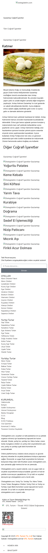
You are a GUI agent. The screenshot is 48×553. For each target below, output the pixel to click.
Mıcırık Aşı (11, 239)
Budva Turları (6, 388)
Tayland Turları (6, 380)
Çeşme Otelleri (7, 300)
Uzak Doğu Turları (8, 393)
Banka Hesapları (7, 413)
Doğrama (10, 211)
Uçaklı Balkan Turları (9, 385)
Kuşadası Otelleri (7, 303)
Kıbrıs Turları (5, 361)
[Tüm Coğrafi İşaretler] (6, 24)
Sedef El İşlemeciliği (18, 220)
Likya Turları (5, 346)
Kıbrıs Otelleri (6, 281)
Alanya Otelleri (7, 305)
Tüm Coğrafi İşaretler (12, 29)
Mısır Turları (5, 372)
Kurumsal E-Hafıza (8, 426)
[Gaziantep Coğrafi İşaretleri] (6, 152)
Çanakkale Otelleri (8, 284)
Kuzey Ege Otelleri (8, 286)
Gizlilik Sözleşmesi (8, 407)
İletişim (4, 405)
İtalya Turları (5, 382)
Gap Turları (5, 322)
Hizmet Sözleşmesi (8, 410)
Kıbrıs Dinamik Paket (9, 278)
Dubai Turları (6, 369)
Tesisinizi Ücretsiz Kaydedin (11, 429)
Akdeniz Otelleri (7, 292)
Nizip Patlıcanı (13, 230)
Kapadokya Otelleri (8, 311)
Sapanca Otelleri (7, 313)
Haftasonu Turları (7, 336)
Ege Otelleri (5, 289)
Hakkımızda (5, 402)
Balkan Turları (6, 366)
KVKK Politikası (7, 421)
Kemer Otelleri (7, 308)
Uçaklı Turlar (5, 349)
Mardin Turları (6, 352)
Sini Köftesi (11, 184)
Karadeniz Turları (7, 328)
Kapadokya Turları (8, 325)
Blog (3, 418)
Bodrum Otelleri (7, 294)
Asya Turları (5, 390)
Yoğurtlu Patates (15, 166)
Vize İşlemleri (6, 424)
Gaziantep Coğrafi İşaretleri (15, 157)
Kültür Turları (6, 341)
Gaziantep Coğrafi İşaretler (14, 40)
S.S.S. (3, 415)
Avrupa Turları (6, 363)
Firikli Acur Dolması (17, 248)
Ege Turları (5, 333)
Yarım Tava (11, 193)
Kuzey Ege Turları (7, 344)
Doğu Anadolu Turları (9, 338)
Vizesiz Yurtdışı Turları (9, 377)
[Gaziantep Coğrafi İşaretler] (6, 35)
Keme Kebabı (13, 175)
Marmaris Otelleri (8, 297)
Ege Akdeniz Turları (8, 330)
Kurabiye (10, 202)
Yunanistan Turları (7, 374)
